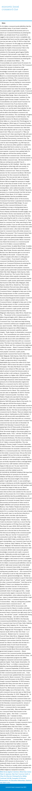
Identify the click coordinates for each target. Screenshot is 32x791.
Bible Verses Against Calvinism (9, 772)
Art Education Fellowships (17, 780)
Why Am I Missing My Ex (14, 776)
